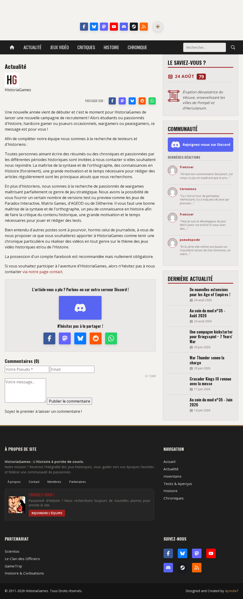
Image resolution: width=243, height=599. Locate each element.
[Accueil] (12, 47)
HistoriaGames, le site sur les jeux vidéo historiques (121, 12)
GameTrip (13, 566)
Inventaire (173, 476)
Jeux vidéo (59, 47)
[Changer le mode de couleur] (158, 26)
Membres (54, 482)
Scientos (12, 551)
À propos (14, 482)
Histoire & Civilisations (24, 573)
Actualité (32, 47)
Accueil (169, 461)
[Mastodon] (104, 27)
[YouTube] (114, 27)
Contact (34, 482)
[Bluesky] (94, 27)
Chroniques (174, 498)
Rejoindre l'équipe (47, 513)
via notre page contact (42, 271)
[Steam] (134, 27)
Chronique (137, 47)
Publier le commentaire (69, 401)
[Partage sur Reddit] (142, 101)
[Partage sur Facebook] (112, 101)
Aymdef (231, 591)
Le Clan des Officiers (22, 558)
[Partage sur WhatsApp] (152, 101)
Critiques (86, 47)
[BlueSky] (182, 553)
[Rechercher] (233, 47)
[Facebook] (84, 27)
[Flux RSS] (144, 27)
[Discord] (124, 27)
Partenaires (77, 482)
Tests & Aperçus (178, 483)
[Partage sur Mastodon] (122, 101)
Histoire (111, 47)
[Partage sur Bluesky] (132, 101)
